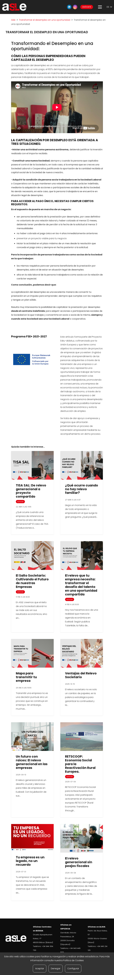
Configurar (73, 968)
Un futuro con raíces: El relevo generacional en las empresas (32, 762)
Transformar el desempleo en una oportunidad (44, 19)
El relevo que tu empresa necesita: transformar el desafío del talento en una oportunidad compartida (81, 584)
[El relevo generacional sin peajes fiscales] (81, 838)
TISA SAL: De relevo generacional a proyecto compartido (31, 491)
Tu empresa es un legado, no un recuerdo (30, 861)
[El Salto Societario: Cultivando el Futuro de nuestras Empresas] (32, 555)
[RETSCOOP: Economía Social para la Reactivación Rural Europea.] (81, 736)
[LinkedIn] (69, 7)
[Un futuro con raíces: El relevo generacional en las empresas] (32, 736)
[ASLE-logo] (14, 7)
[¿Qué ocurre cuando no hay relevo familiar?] (81, 465)
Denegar (55, 968)
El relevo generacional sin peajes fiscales (78, 862)
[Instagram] (75, 7)
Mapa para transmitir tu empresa (26, 677)
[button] (100, 7)
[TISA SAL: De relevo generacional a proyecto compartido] (32, 465)
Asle (13, 19)
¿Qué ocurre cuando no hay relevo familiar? (81, 489)
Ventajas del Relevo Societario (81, 675)
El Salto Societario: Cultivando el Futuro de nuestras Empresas (32, 581)
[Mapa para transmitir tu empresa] (32, 653)
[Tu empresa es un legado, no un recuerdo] (32, 838)
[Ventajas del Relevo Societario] (81, 653)
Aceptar (39, 968)
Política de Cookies (73, 960)
